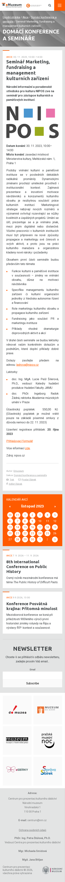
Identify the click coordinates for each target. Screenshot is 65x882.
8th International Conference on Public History (26, 566)
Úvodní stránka (11, 17)
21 (17, 533)
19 (55, 527)
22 (25, 533)
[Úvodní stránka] (23, 5)
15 (25, 527)
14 (17, 527)
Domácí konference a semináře (30, 475)
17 (40, 527)
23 (32, 533)
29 (25, 539)
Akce (26, 17)
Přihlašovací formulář (19, 441)
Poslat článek (29, 479)
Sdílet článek (15, 483)
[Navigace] (59, 5)
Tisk (12, 479)
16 (32, 527)
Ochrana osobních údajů (32, 830)
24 (40, 533)
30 (10, 515)
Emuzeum (19, 470)
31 (17, 515)
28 (17, 539)
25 (47, 533)
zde (27, 448)
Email (32, 669)
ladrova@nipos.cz (27, 364)
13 (10, 527)
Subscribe (32, 683)
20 (10, 533)
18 (47, 527)
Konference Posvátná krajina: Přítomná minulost (32, 606)
